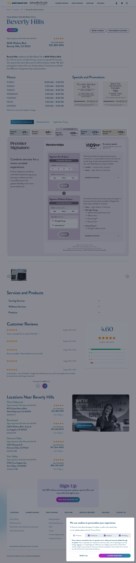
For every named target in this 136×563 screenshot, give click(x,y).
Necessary (79, 536)
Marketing (124, 536)
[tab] (77, 535)
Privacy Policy (95, 530)
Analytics (109, 536)
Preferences (94, 536)
